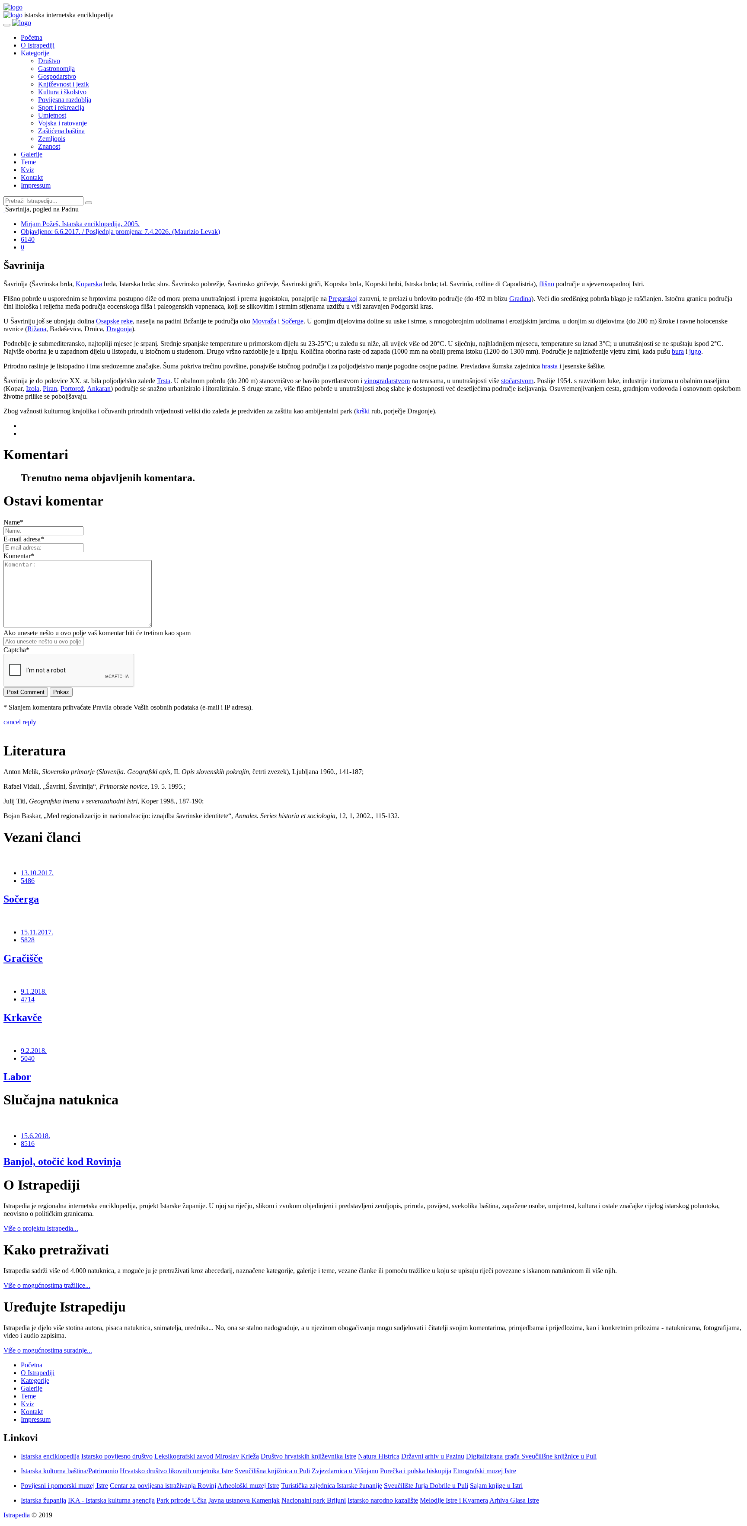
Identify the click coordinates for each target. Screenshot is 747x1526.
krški (363, 411)
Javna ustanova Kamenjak (244, 1500)
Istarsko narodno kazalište (383, 1500)
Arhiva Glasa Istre (514, 1500)
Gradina (520, 298)
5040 (28, 1058)
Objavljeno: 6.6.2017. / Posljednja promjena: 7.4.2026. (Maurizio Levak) (120, 231)
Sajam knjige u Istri (496, 1485)
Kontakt (32, 177)
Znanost (49, 146)
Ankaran (99, 388)
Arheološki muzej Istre (248, 1485)
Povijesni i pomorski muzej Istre (64, 1485)
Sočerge (292, 321)
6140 (28, 239)
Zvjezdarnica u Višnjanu (345, 1471)
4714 (28, 999)
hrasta (550, 366)
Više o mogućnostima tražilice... (46, 1285)
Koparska (89, 284)
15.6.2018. (35, 1135)
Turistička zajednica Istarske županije (331, 1485)
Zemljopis (51, 138)
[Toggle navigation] (6, 25)
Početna (31, 37)
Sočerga (21, 899)
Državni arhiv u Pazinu (432, 1456)
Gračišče (23, 958)
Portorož (72, 388)
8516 (28, 1143)
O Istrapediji (37, 45)
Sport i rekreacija (61, 107)
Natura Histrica (378, 1456)
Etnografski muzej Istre (484, 1471)
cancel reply (19, 722)
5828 (28, 940)
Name (13, 522)
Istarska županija (43, 1500)
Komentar (18, 556)
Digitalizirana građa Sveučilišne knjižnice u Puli (531, 1456)
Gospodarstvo (57, 76)
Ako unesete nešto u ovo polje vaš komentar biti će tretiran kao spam (97, 633)
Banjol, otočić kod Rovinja (62, 1161)
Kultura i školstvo (62, 92)
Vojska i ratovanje (62, 123)
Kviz (27, 169)
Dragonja (119, 329)
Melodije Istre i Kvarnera (454, 1500)
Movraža (264, 321)
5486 (28, 880)
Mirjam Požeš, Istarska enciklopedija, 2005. (80, 223)
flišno (546, 284)
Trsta (163, 380)
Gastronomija (56, 68)
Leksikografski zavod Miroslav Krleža (206, 1456)
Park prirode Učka (181, 1500)
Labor (17, 1076)
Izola (32, 388)
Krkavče (22, 1017)
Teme (28, 162)
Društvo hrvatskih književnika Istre (308, 1456)
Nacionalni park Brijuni (313, 1500)
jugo (695, 351)
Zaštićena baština (61, 130)
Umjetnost (52, 115)
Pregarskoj (343, 298)
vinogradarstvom (387, 380)
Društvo (49, 60)
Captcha (16, 649)
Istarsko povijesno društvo (117, 1456)
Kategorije (35, 53)
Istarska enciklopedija (50, 1456)
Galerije (31, 154)
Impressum (36, 185)
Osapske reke (114, 321)
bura (678, 351)
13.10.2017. (37, 873)
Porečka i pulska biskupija (415, 1471)
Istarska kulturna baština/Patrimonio (69, 1471)
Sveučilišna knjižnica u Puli (272, 1471)
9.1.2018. (34, 991)
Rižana (36, 329)
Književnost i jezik (63, 84)
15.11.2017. (37, 932)
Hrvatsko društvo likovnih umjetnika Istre (176, 1471)
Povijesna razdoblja (64, 99)
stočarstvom (517, 380)
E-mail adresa (23, 539)
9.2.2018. (34, 1050)
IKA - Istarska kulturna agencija (111, 1500)
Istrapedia (17, 1515)
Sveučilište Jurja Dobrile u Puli (426, 1485)
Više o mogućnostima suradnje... (47, 1350)
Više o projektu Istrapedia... (40, 1228)
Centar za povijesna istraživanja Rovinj (163, 1485)
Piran (50, 388)
